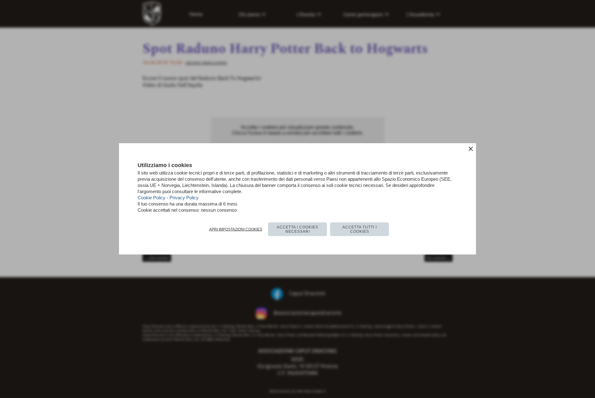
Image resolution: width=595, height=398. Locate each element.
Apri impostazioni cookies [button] (235, 229)
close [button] (470, 149)
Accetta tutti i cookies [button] (359, 229)
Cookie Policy (151, 197)
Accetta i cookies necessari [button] (297, 229)
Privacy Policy (184, 197)
